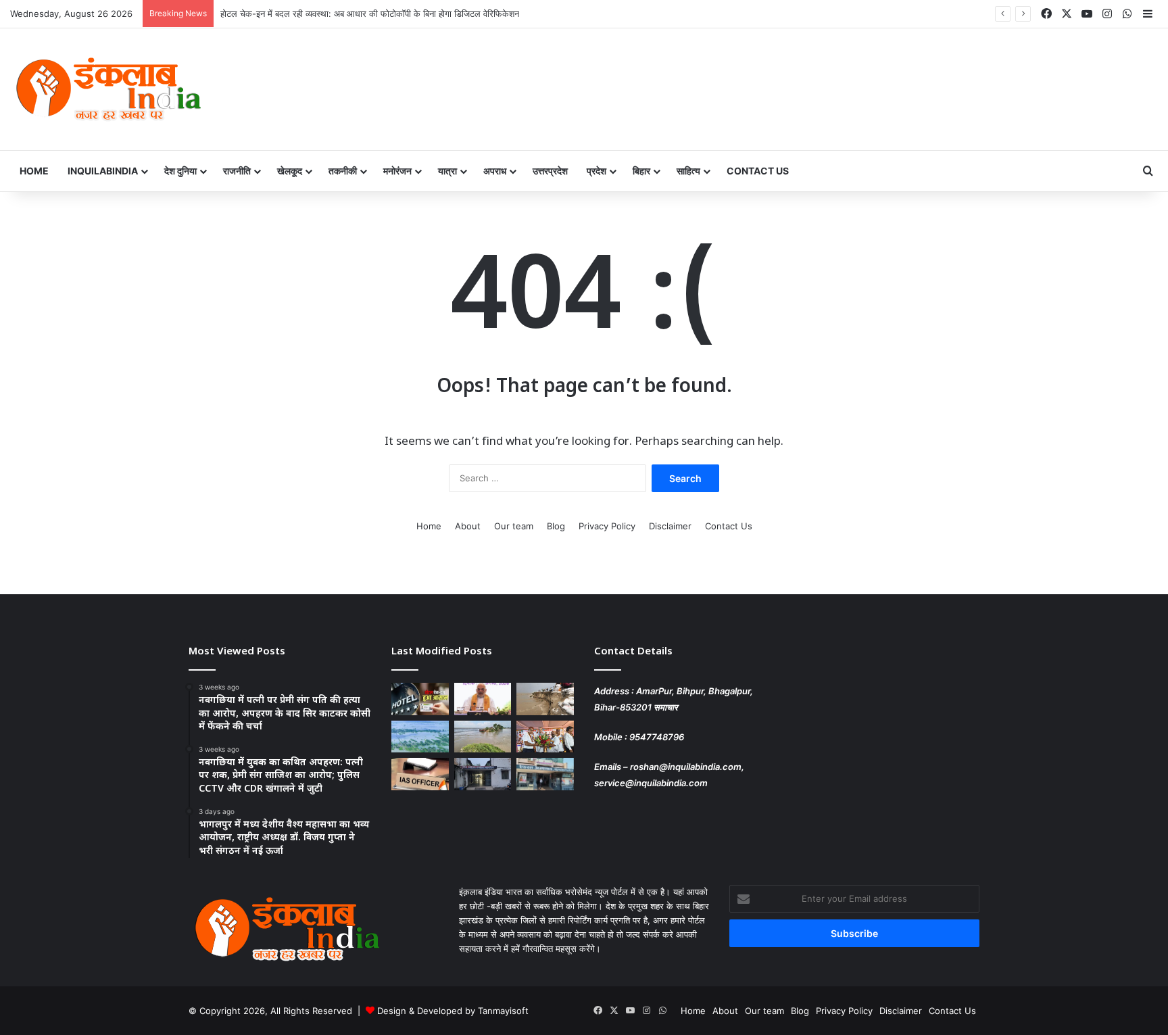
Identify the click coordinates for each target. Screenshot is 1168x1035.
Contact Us (758, 170)
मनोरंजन (397, 170)
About (468, 526)
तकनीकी (342, 170)
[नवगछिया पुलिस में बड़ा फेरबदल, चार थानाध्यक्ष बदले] (483, 774)
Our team (513, 526)
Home (34, 170)
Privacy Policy (607, 526)
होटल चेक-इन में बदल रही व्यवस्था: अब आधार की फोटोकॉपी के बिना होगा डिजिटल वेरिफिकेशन (369, 13)
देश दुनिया (180, 170)
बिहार (641, 170)
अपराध (494, 170)
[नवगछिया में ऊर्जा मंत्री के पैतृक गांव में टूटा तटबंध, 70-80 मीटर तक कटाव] (483, 737)
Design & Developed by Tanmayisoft (453, 1010)
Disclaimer (670, 526)
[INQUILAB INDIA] (108, 89)
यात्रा (447, 170)
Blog (556, 526)
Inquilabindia (103, 170)
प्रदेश (596, 170)
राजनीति (237, 170)
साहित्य (688, 170)
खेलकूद (289, 170)
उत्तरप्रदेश (550, 170)
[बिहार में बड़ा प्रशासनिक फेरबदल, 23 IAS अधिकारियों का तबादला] (420, 774)
